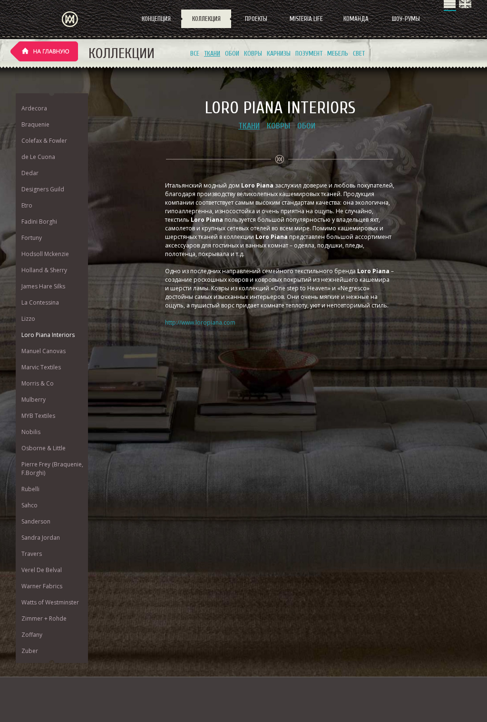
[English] (465, 5)
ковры (253, 53)
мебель (337, 53)
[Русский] (450, 5)
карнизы (279, 53)
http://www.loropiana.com (200, 322)
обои (232, 53)
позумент (308, 53)
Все (194, 53)
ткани (212, 53)
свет (359, 53)
